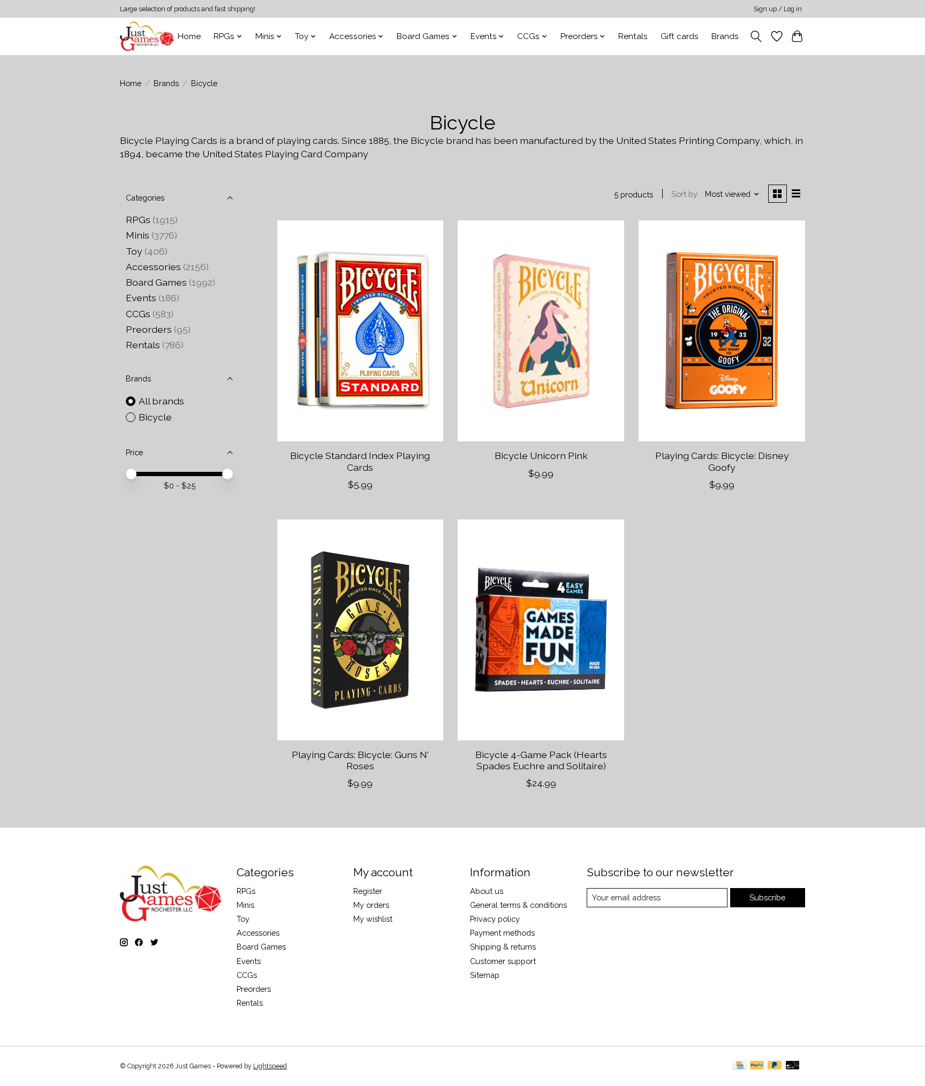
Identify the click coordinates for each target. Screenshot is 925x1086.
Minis (137, 235)
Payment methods (502, 932)
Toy (134, 251)
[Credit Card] (739, 1066)
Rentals (633, 36)
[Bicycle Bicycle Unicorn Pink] (541, 330)
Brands (725, 36)
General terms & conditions (518, 904)
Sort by (684, 193)
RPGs (138, 219)
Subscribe (767, 897)
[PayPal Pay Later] (775, 1066)
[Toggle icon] (756, 36)
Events (141, 297)
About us (486, 891)
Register (367, 891)
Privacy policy (495, 918)
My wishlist (372, 918)
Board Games (156, 282)
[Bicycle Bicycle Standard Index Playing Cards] (360, 330)
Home (189, 36)
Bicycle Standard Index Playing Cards (360, 461)
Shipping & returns (503, 946)
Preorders (149, 329)
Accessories (153, 266)
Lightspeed (270, 1066)
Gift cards (680, 36)
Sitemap (484, 975)
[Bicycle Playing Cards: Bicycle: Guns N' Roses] (360, 629)
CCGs (138, 313)
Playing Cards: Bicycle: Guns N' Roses (360, 760)
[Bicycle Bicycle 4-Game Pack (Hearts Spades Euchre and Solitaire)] (541, 629)
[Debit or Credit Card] (793, 1066)
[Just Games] (147, 36)
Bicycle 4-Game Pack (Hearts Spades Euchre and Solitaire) (541, 760)
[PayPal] (757, 1066)
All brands (161, 401)
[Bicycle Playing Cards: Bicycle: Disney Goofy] (722, 330)
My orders (371, 904)
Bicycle (155, 417)
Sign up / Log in (778, 9)
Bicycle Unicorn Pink (541, 455)
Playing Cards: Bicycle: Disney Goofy (722, 461)
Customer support (503, 961)
